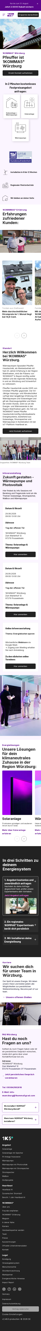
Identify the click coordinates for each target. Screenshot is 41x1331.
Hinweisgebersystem (10, 1263)
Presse (5, 1238)
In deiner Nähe (8, 1222)
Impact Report (8, 1282)
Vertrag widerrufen (20, 1309)
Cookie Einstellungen (12, 1314)
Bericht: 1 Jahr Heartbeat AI (13, 1197)
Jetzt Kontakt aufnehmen (20, 431)
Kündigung (6, 1259)
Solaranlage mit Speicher (12, 1153)
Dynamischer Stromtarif (12, 1193)
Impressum (6, 1299)
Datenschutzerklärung (11, 1303)
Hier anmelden (20, 554)
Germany (6, 1294)
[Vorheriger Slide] (17, 335)
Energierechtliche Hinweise (13, 1278)
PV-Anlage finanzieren (11, 1157)
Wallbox (5, 1176)
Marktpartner (7, 1275)
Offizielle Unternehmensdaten (14, 1246)
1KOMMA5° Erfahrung (11, 1215)
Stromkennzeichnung (11, 1271)
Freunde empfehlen (10, 1211)
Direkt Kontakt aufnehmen (20, 73)
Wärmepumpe (7, 1161)
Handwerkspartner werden (13, 1230)
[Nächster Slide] (24, 335)
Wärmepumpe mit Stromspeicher (15, 1168)
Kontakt (5, 1250)
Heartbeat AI (7, 1189)
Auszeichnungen (9, 1242)
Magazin (5, 1218)
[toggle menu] (4, 15)
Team (4, 1234)
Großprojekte (7, 1180)
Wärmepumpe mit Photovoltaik (15, 1164)
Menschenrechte (9, 1267)
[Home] (10, 15)
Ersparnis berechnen (28, 15)
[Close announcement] (37, 3)
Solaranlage (11, 819)
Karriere (5, 1226)
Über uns (6, 1207)
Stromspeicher (8, 1172)
